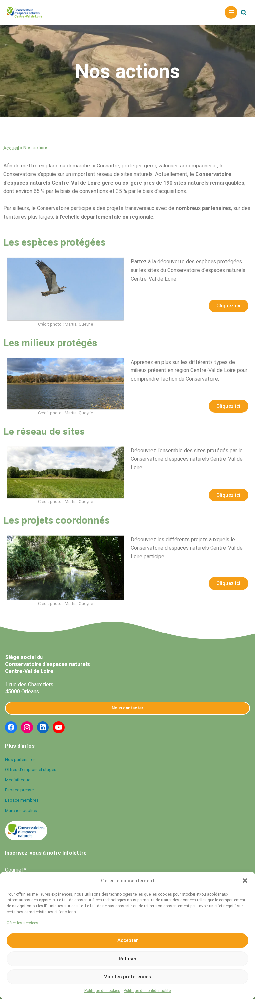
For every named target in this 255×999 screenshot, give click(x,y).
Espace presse (19, 790)
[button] (245, 880)
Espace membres (22, 800)
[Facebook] (11, 727)
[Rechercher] (244, 12)
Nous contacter (127, 707)
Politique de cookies (102, 990)
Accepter (127, 940)
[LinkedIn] (43, 727)
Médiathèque (17, 779)
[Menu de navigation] (231, 12)
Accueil (11, 148)
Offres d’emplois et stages (30, 769)
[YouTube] (59, 727)
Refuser (128, 959)
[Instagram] (27, 727)
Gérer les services (22, 923)
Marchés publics (21, 810)
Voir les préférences (127, 977)
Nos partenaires (20, 759)
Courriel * (15, 870)
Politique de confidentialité (147, 990)
